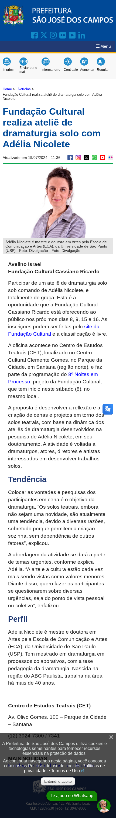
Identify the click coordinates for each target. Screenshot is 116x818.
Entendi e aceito (58, 781)
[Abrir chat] (104, 806)
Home (7, 89)
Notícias (24, 89)
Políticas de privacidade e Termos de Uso (64, 768)
